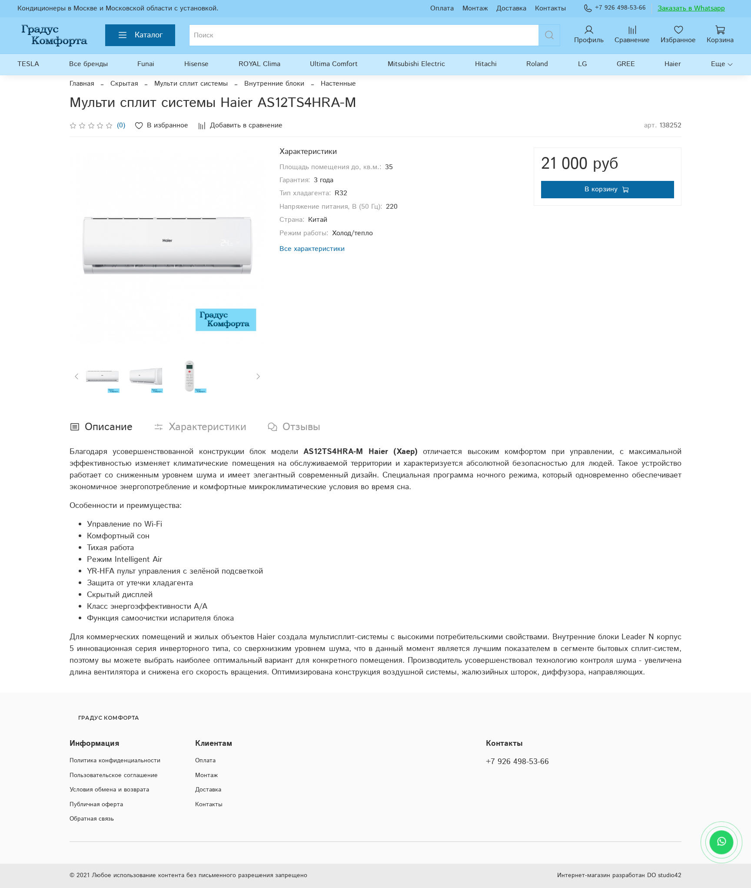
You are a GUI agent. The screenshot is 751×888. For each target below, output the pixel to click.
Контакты (550, 8)
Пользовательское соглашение (114, 775)
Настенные (338, 84)
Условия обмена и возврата (109, 789)
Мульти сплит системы (191, 84)
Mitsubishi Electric (416, 64)
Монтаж (475, 8)
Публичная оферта (96, 804)
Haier (673, 64)
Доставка (511, 8)
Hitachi (486, 64)
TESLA (28, 64)
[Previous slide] (83, 245)
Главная (82, 84)
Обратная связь (92, 819)
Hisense (196, 64)
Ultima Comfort (334, 64)
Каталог (149, 35)
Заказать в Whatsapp (691, 8)
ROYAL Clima (259, 64)
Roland (537, 64)
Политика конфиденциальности (115, 760)
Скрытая (124, 84)
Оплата (442, 8)
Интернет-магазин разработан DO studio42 (619, 875)
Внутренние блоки (274, 84)
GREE (626, 64)
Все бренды (88, 64)
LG (582, 64)
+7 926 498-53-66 (620, 7)
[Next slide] (251, 245)
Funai (145, 64)
